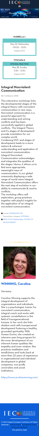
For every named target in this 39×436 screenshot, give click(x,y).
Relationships (18, 219)
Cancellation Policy (29, 425)
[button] (19, 6)
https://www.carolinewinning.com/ (19, 377)
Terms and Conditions (19, 427)
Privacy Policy (15, 425)
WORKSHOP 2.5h (16, 213)
